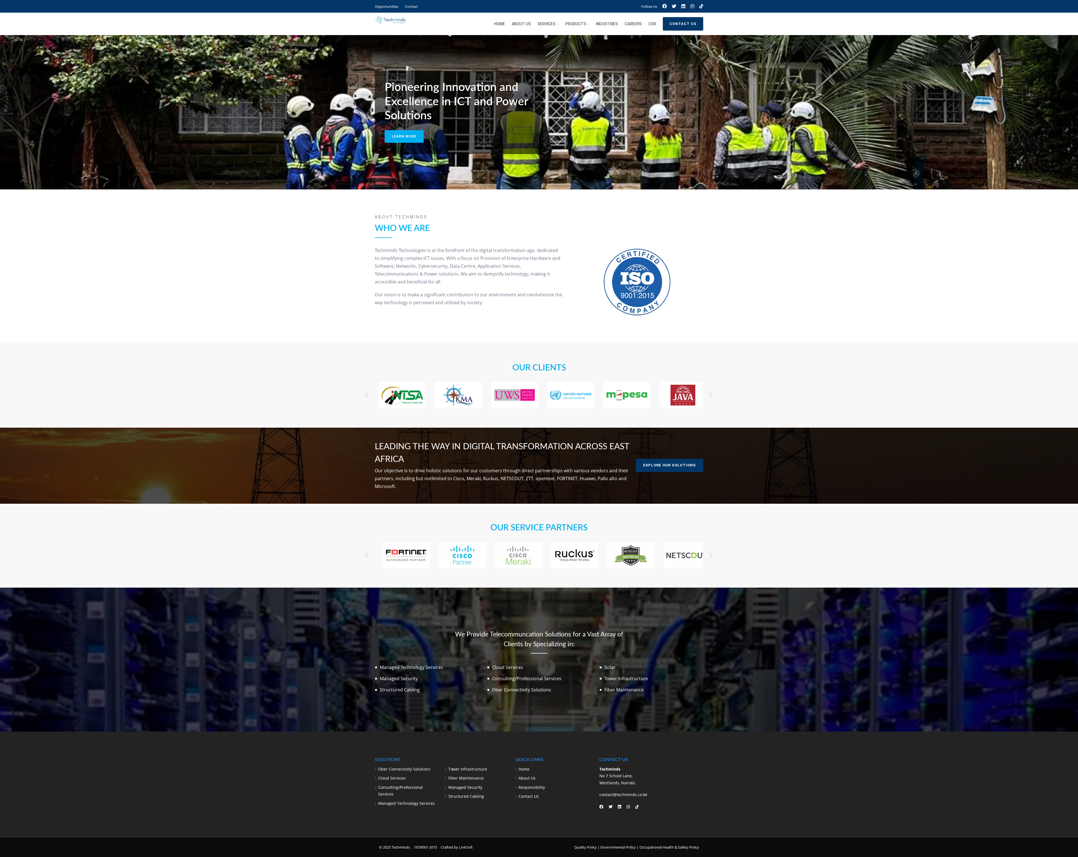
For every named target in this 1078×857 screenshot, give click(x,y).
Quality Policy (585, 847)
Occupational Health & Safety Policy (669, 847)
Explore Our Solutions (669, 465)
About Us (521, 24)
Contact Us (683, 24)
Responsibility (532, 787)
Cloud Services (392, 778)
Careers (633, 24)
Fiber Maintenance (466, 778)
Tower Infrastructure (467, 769)
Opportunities (386, 6)
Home (499, 24)
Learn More (404, 136)
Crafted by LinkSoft (457, 847)
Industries (607, 24)
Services (547, 24)
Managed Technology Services (406, 803)
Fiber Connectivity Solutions (404, 769)
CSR (652, 24)
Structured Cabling (466, 796)
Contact (411, 6)
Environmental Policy (618, 847)
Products (575, 24)
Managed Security (465, 787)
